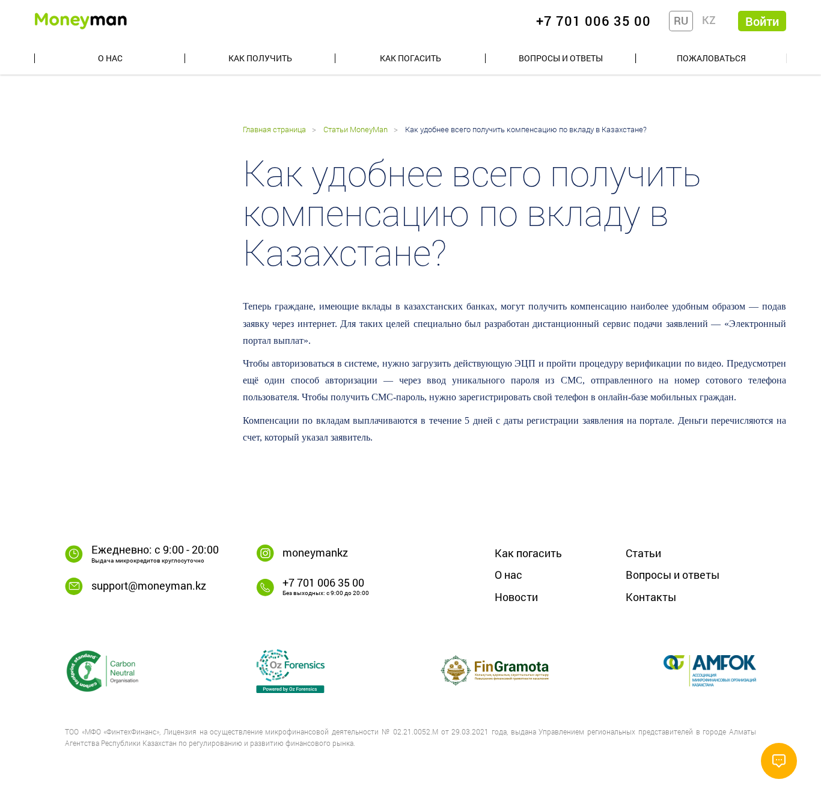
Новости (516, 597)
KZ (709, 20)
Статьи (643, 553)
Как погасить (410, 58)
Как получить (260, 58)
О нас (110, 58)
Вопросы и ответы (561, 58)
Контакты (651, 597)
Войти (762, 21)
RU (681, 20)
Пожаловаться (711, 58)
